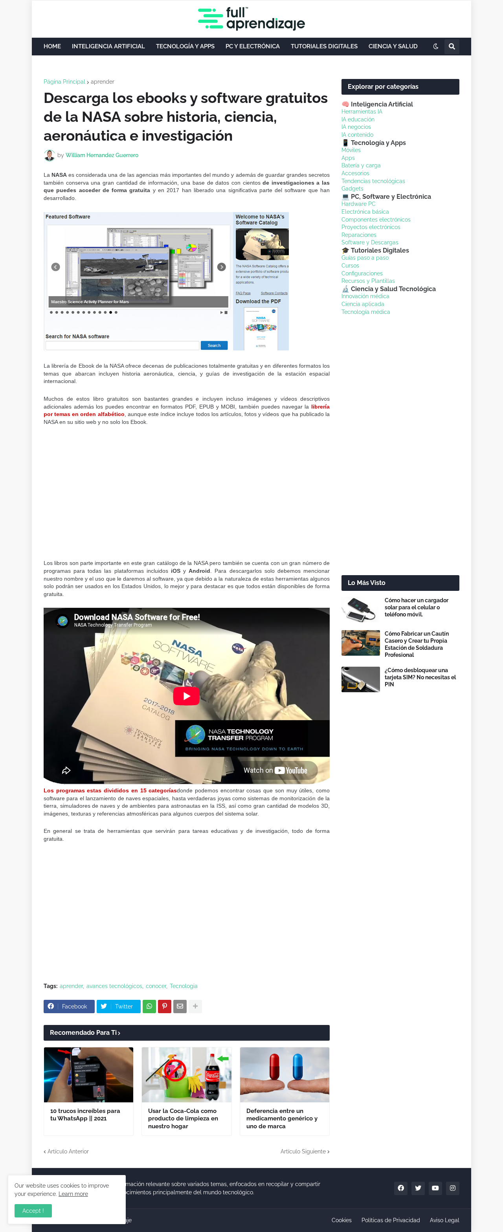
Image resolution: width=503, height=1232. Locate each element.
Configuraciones (362, 273)
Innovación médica (365, 296)
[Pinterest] (164, 1006)
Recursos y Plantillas (368, 281)
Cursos (350, 265)
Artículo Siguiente (303, 1151)
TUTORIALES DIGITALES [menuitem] (324, 46)
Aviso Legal (444, 1220)
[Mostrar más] (195, 1006)
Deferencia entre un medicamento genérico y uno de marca (282, 1118)
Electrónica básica (365, 212)
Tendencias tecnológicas (373, 181)
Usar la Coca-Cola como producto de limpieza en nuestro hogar (183, 1118)
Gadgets (352, 188)
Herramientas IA (361, 111)
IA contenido (357, 135)
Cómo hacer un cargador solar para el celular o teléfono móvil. (416, 607)
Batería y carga (361, 165)
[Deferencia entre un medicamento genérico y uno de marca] (284, 1074)
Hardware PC (358, 204)
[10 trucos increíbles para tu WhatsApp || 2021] (88, 1074)
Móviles (351, 150)
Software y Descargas (369, 242)
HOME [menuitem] (52, 46)
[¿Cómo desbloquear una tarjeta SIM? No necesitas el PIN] (360, 679)
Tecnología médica (365, 312)
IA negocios (356, 127)
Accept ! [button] (33, 1211)
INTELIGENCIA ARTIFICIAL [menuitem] (108, 46)
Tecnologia (184, 986)
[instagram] (452, 1188)
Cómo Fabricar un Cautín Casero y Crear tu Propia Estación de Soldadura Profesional (417, 644)
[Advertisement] (187, 493)
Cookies (342, 1220)
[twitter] (418, 1188)
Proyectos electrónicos (370, 227)
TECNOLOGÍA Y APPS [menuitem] (185, 46)
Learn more (73, 1194)
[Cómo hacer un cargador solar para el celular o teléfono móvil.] (360, 609)
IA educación (357, 119)
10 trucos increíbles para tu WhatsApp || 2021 (85, 1114)
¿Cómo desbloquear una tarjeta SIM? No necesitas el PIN (420, 677)
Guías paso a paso (365, 258)
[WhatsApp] (149, 1006)
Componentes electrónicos (376, 219)
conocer (156, 986)
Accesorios (355, 173)
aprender (102, 81)
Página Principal (64, 81)
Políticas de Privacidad (391, 1220)
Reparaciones (358, 235)
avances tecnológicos (114, 986)
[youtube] (435, 1188)
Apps (348, 158)
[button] (435, 46)
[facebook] (401, 1188)
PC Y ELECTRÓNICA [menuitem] (253, 46)
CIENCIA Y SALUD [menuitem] (393, 46)
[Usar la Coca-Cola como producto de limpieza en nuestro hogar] (186, 1074)
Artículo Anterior (68, 1151)
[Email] (180, 1006)
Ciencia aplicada (362, 304)
